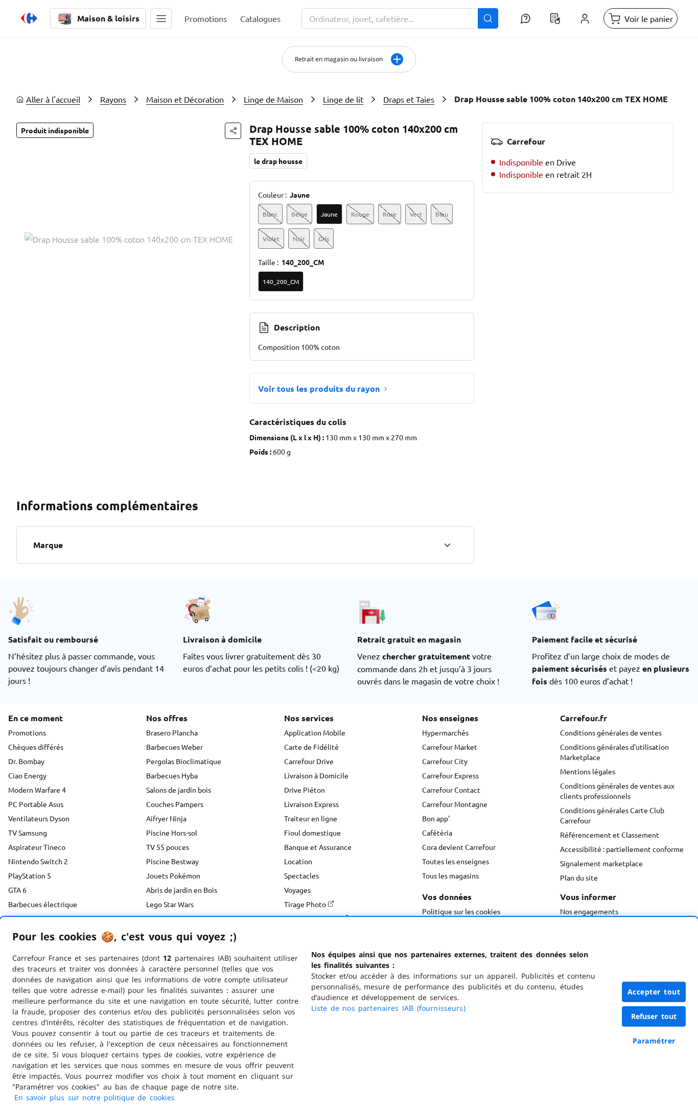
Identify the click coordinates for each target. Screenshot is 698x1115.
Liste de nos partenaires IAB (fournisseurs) (388, 1008)
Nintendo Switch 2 (38, 861)
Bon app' (436, 818)
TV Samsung (27, 832)
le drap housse (278, 160)
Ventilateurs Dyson (38, 818)
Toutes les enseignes (455, 861)
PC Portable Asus (35, 804)
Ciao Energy (27, 775)
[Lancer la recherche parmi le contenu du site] (488, 18)
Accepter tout (654, 992)
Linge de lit (343, 99)
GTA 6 (17, 889)
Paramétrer (654, 1041)
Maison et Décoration (185, 99)
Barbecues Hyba (172, 775)
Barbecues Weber (174, 746)
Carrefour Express (450, 775)
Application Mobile (314, 732)
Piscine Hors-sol (171, 832)
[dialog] (349, 1016)
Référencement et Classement (609, 834)
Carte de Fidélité (311, 746)
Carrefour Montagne (454, 804)
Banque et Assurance (318, 846)
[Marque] (447, 545)
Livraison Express (311, 804)
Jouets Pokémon (173, 875)
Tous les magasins (450, 875)
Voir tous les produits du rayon (319, 388)
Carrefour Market (449, 746)
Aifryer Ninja (166, 818)
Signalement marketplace (601, 863)
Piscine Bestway (172, 861)
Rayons (113, 99)
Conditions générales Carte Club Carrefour (612, 815)
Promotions (27, 732)
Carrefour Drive (309, 761)
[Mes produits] (555, 18)
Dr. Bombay (26, 761)
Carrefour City (445, 761)
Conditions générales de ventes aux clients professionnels (617, 790)
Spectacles (301, 875)
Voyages (297, 889)
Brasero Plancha (172, 732)
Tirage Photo (306, 904)
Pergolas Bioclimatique (183, 761)
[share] (233, 131)
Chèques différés (35, 746)
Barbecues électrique (42, 904)
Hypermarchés (445, 732)
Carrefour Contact (451, 789)
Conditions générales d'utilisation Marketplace (614, 752)
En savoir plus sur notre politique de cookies (94, 1097)
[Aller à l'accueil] (29, 18)
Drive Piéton (304, 789)
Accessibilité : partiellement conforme (622, 848)
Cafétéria (437, 832)
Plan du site (579, 877)
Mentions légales (587, 771)
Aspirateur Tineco (36, 846)
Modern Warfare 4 (37, 789)
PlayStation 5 (29, 875)
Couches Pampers (174, 804)
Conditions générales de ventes (611, 732)
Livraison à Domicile (316, 775)
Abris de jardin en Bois (181, 889)
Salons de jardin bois (178, 789)
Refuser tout (654, 1016)
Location (298, 861)
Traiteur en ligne (310, 818)
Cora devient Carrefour (459, 846)
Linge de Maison (273, 99)
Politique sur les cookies (461, 911)
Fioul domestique (312, 832)
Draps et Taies (408, 99)
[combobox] (399, 18)
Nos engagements (589, 911)
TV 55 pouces (167, 846)
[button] (161, 18)
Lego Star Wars (170, 904)
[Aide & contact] (525, 18)
